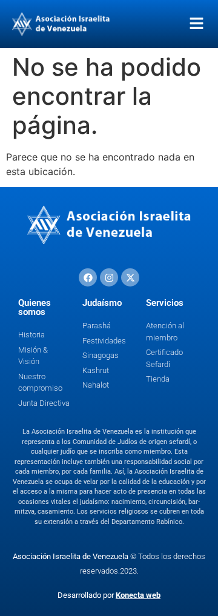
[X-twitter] (130, 277)
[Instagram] (109, 277)
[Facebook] (88, 277)
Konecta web (138, 595)
